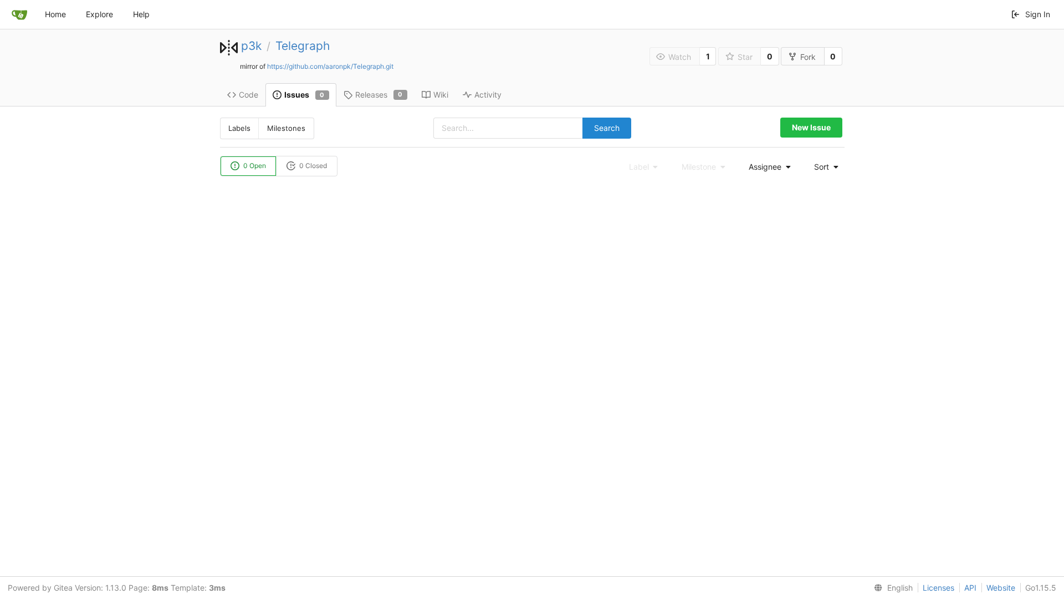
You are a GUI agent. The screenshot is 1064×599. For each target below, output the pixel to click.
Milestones (286, 128)
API (970, 587)
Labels (239, 128)
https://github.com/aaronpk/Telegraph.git (330, 66)
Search (607, 128)
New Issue (811, 127)
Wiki (440, 94)
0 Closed (312, 165)
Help (141, 14)
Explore (99, 14)
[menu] (766, 167)
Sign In (1037, 14)
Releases (379, 94)
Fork (808, 57)
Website (1000, 587)
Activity (488, 94)
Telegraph (302, 46)
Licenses (938, 587)
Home (55, 14)
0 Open (254, 165)
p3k (251, 46)
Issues (304, 94)
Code (248, 94)
